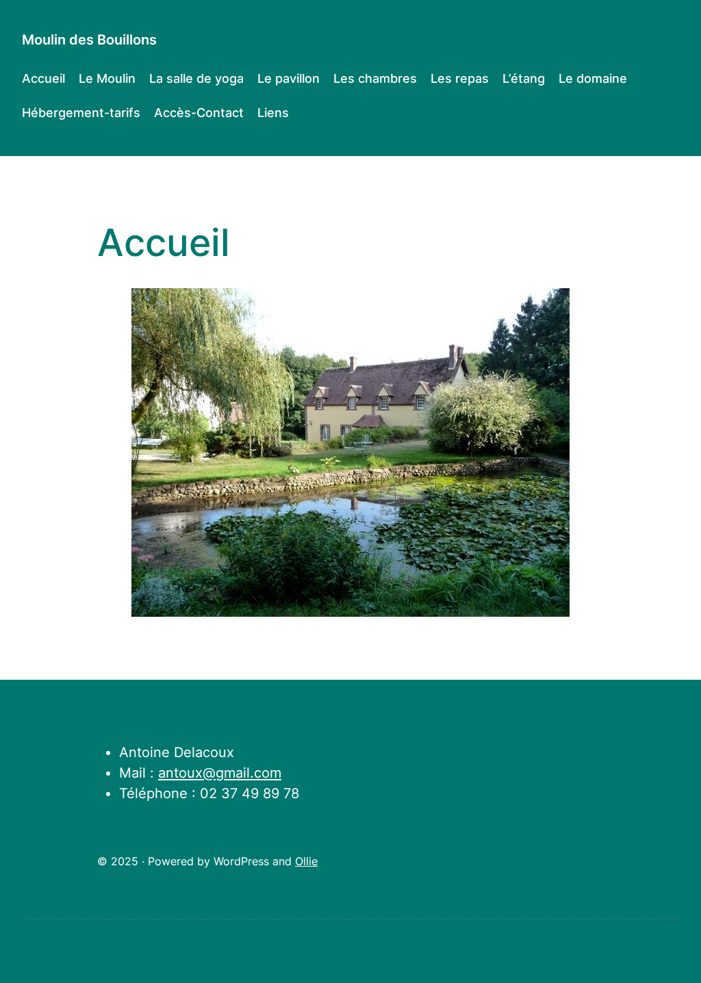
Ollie (306, 861)
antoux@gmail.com (219, 773)
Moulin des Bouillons (89, 39)
